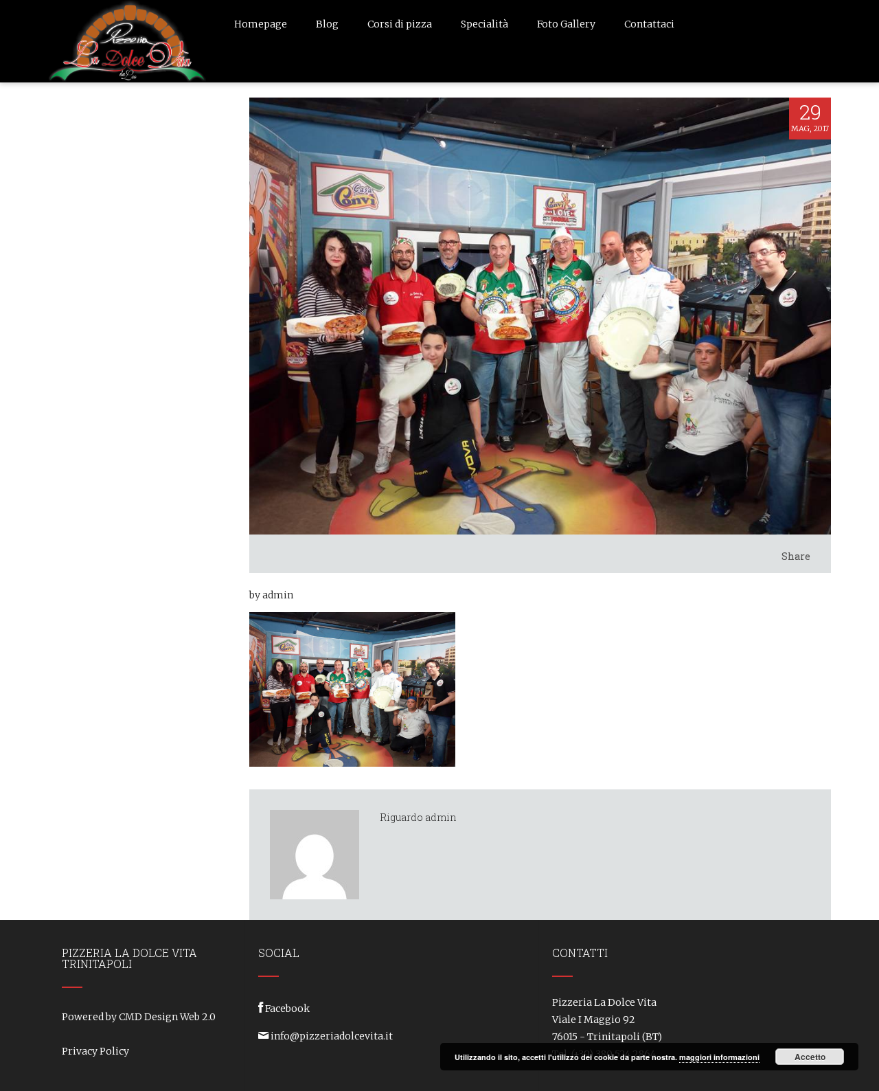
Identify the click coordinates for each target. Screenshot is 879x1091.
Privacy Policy (95, 1051)
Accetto (810, 1056)
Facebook (287, 1008)
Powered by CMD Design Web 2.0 (139, 1017)
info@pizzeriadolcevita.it (332, 1036)
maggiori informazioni (719, 1057)
